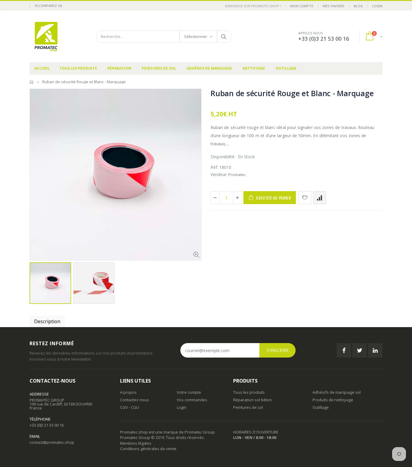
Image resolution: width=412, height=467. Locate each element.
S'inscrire (278, 350)
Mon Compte (301, 6)
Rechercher (224, 36)
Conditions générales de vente (148, 448)
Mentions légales (135, 443)
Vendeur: (219, 174)
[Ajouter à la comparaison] (319, 197)
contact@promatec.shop (52, 442)
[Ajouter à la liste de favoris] (304, 197)
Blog (358, 6)
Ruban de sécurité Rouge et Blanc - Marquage (292, 93)
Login (377, 6)
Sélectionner (195, 36)
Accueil (32, 82)
